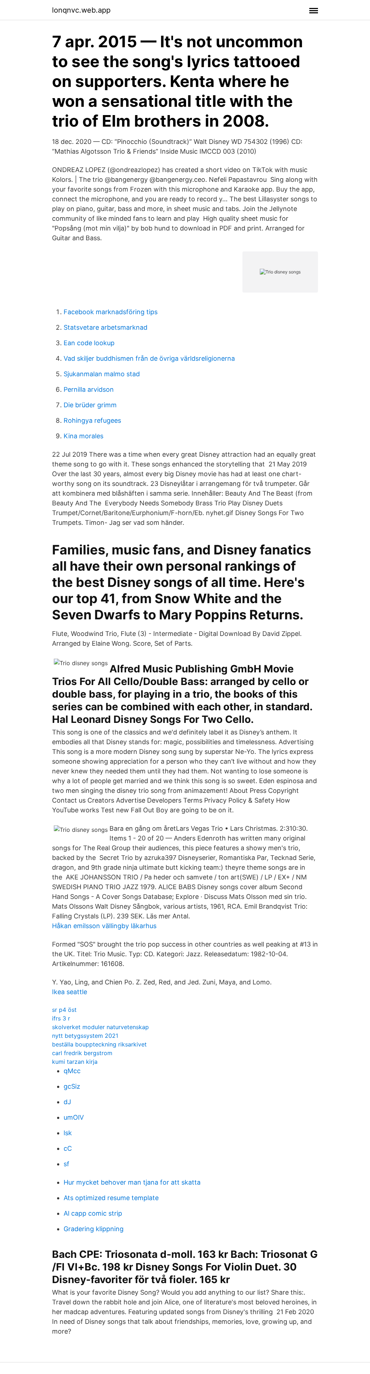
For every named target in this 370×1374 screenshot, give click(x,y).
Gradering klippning (94, 1229)
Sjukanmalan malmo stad (102, 374)
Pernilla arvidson (89, 389)
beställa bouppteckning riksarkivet (99, 1044)
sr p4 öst (64, 1009)
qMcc (72, 1071)
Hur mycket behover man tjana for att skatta (132, 1182)
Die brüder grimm (90, 405)
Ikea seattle (69, 992)
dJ (67, 1102)
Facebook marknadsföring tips (111, 312)
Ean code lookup (89, 343)
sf (66, 1164)
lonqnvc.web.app (81, 10)
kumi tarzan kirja (75, 1061)
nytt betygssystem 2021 (85, 1035)
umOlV (74, 1117)
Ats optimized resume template (111, 1198)
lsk (68, 1133)
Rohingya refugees (92, 420)
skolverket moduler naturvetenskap (100, 1027)
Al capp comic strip (93, 1213)
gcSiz (72, 1086)
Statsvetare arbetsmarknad (105, 327)
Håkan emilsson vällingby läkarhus (104, 926)
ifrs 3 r (61, 1018)
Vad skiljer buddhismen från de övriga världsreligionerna (149, 358)
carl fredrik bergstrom (82, 1053)
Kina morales (83, 436)
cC (68, 1148)
